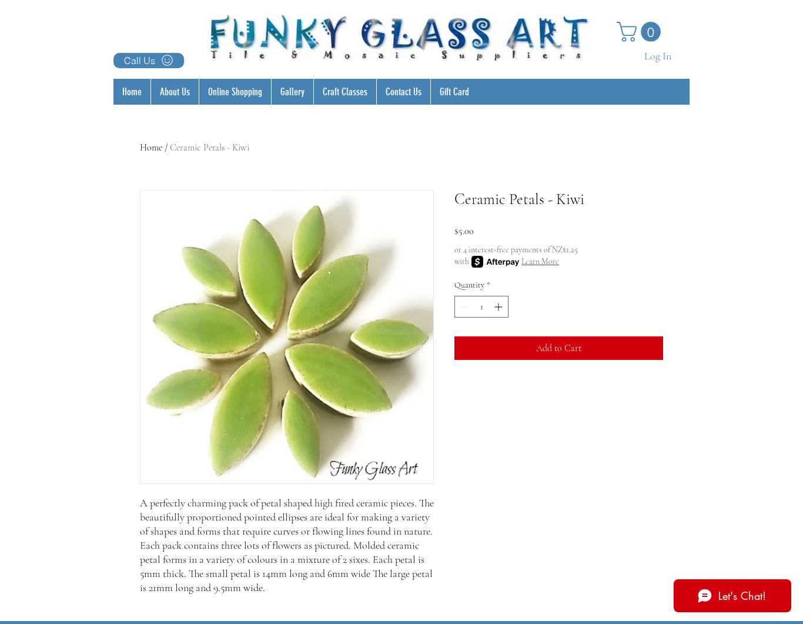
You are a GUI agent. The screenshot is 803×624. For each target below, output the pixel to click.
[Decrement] (463, 306)
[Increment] (499, 306)
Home (151, 148)
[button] (641, 32)
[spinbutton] (481, 306)
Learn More (540, 261)
